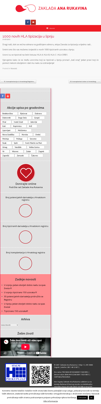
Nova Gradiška (8, 134)
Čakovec (34, 155)
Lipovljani (6, 130)
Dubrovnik (6, 117)
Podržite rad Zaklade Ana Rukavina (26, 187)
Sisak (4, 143)
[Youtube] (33, 22)
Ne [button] (91, 397)
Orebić (38, 134)
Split (16, 143)
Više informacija (50, 401)
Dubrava (38, 113)
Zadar (28, 151)
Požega (19, 138)
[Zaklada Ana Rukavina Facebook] (2, 96)
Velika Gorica (34, 147)
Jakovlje (33, 122)
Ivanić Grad (18, 122)
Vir (3, 151)
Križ (30, 126)
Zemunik (20, 155)
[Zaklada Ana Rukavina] (50, 8)
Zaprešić (5, 155)
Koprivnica (17, 126)
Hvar (4, 122)
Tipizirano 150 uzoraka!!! (16, 311)
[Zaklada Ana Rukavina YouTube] (7, 96)
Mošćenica (22, 130)
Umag (4, 147)
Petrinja (5, 138)
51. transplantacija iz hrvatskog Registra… (18, 81)
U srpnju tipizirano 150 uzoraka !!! (20, 292)
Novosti (14, 68)
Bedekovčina (7, 113)
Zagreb (41, 151)
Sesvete (33, 138)
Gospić (37, 117)
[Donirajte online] (26, 172)
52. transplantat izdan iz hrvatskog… (85, 81)
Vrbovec (15, 151)
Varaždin (18, 147)
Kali (4, 126)
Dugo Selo (22, 117)
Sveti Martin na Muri (33, 143)
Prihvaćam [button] (82, 397)
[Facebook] (27, 22)
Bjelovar (23, 113)
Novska (25, 134)
